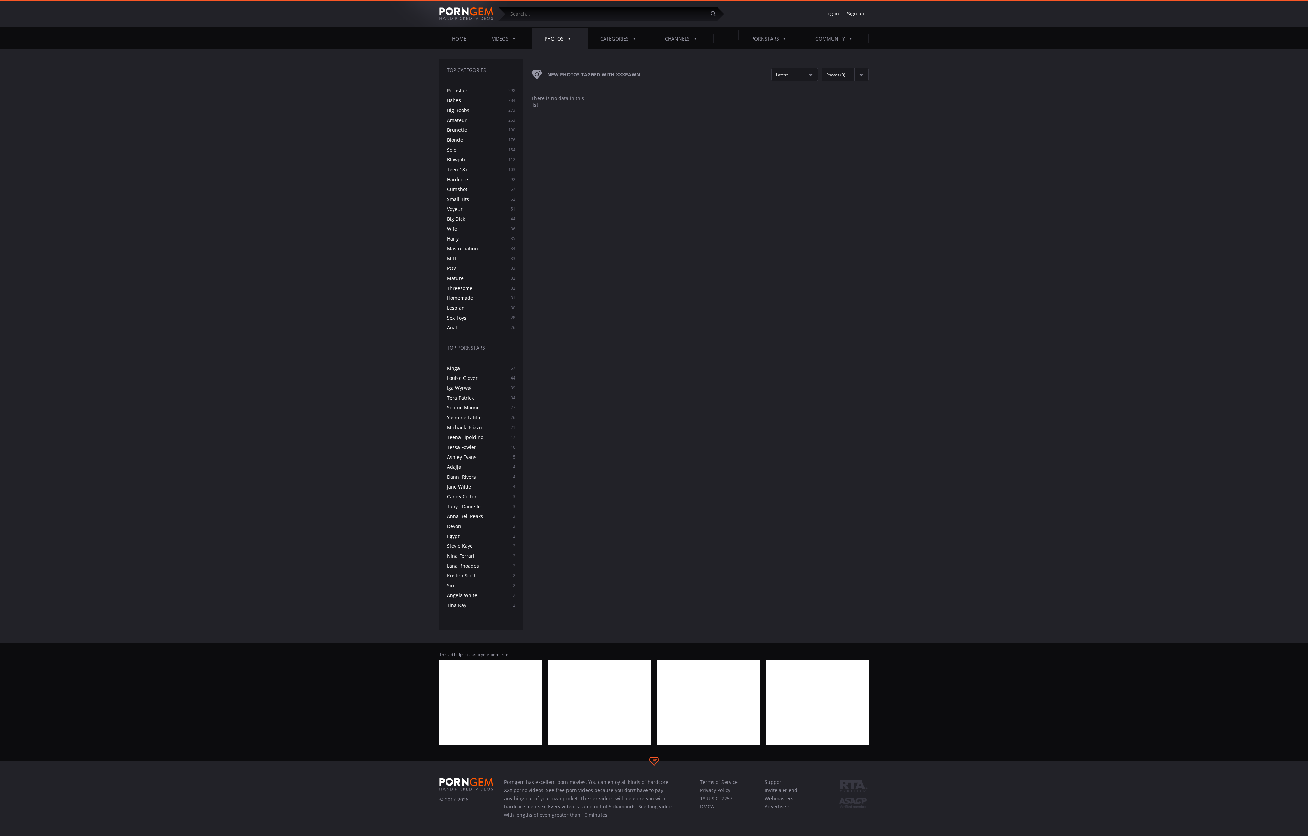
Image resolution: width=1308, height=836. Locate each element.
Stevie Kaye (481, 546)
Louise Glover (481, 378)
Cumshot (481, 189)
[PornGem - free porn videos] (466, 13)
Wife (481, 229)
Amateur (481, 120)
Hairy (481, 238)
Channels (677, 38)
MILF (481, 258)
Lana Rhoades (481, 565)
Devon (481, 526)
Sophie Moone (481, 407)
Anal (481, 327)
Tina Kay (481, 605)
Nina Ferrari (481, 556)
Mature (481, 278)
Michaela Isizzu (481, 427)
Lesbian (481, 308)
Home (459, 38)
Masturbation (481, 248)
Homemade (481, 298)
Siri (481, 585)
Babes (481, 100)
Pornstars (765, 38)
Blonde (481, 140)
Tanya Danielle (481, 506)
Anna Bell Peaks (481, 516)
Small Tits (481, 199)
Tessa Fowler (481, 447)
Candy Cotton (481, 496)
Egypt (481, 536)
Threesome (481, 288)
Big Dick (481, 219)
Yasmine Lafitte (481, 417)
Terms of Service (719, 782)
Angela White (481, 595)
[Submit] (715, 14)
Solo (481, 149)
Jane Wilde (481, 486)
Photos (554, 38)
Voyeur (481, 209)
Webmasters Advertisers (779, 802)
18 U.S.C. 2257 (716, 798)
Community (830, 38)
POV (481, 268)
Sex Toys (481, 317)
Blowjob (481, 159)
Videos (500, 38)
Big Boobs (481, 110)
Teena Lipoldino (481, 437)
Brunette (481, 130)
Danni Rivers (481, 477)
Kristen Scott (481, 575)
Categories (614, 38)
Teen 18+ (481, 169)
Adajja (481, 467)
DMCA (707, 806)
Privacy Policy (715, 790)
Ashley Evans (481, 457)
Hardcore (481, 179)
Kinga (481, 368)
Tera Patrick (481, 397)
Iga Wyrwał (481, 388)
